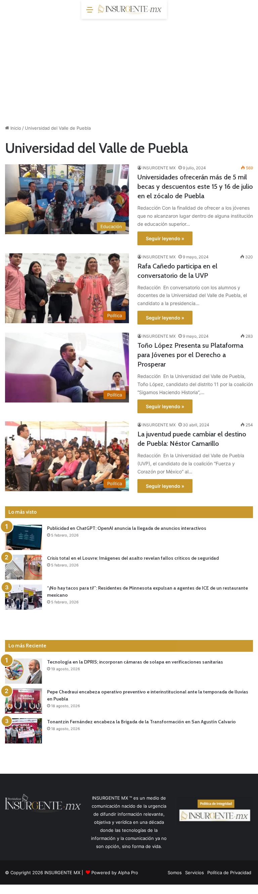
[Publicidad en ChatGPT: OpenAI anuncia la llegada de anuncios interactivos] (23, 537)
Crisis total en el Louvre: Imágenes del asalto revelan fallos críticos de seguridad (133, 558)
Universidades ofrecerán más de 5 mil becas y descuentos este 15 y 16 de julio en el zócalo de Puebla (195, 186)
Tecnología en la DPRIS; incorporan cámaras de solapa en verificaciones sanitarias (135, 662)
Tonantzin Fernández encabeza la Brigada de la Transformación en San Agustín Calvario (141, 722)
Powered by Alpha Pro (114, 872)
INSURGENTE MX (159, 167)
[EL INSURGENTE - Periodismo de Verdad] (130, 9)
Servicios (194, 872)
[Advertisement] (129, 69)
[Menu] (89, 11)
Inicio (15, 128)
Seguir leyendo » (165, 238)
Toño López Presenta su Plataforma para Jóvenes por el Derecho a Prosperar (190, 354)
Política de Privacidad (229, 872)
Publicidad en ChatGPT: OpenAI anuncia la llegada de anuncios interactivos (126, 528)
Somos (175, 872)
